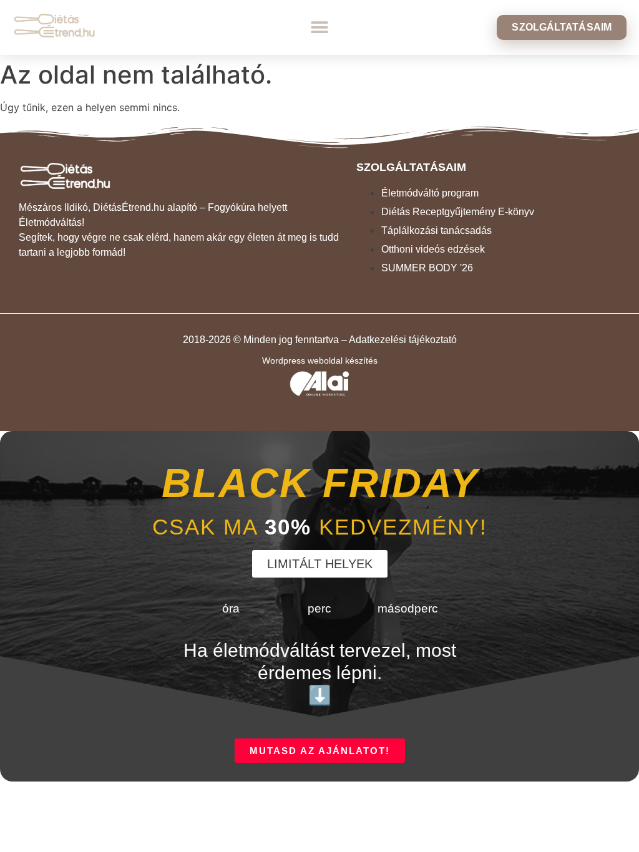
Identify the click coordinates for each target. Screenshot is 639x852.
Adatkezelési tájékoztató (403, 339)
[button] (319, 28)
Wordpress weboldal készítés (320, 360)
